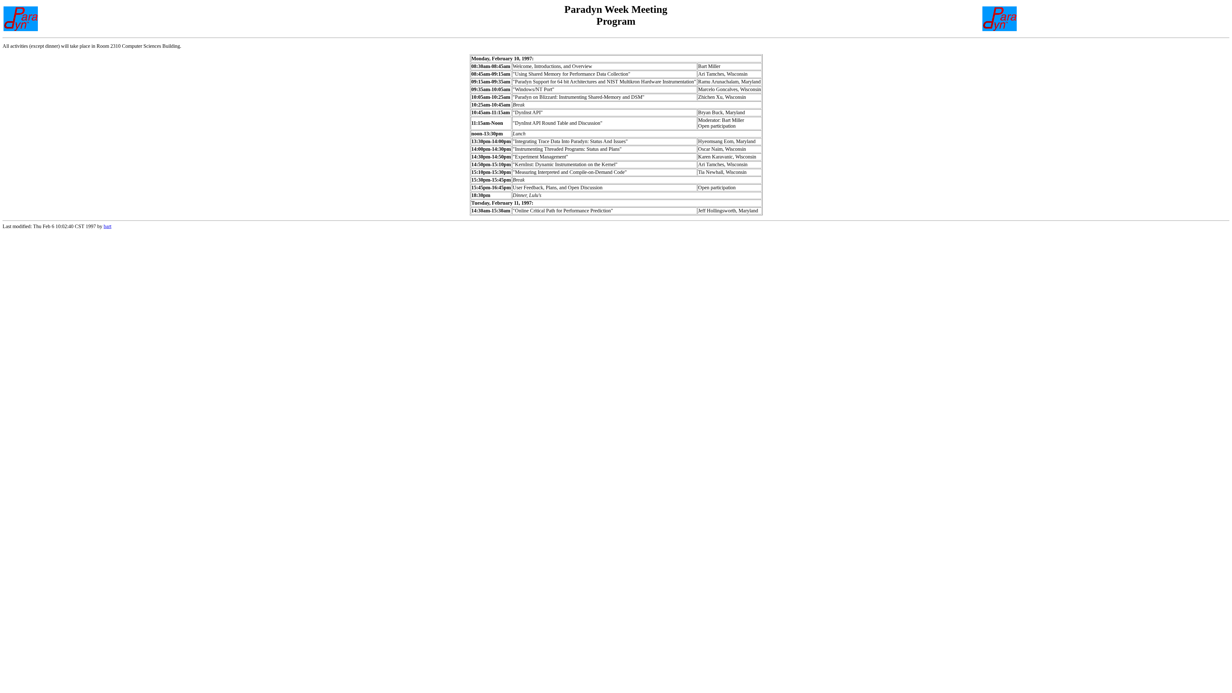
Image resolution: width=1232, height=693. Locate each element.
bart (107, 226)
